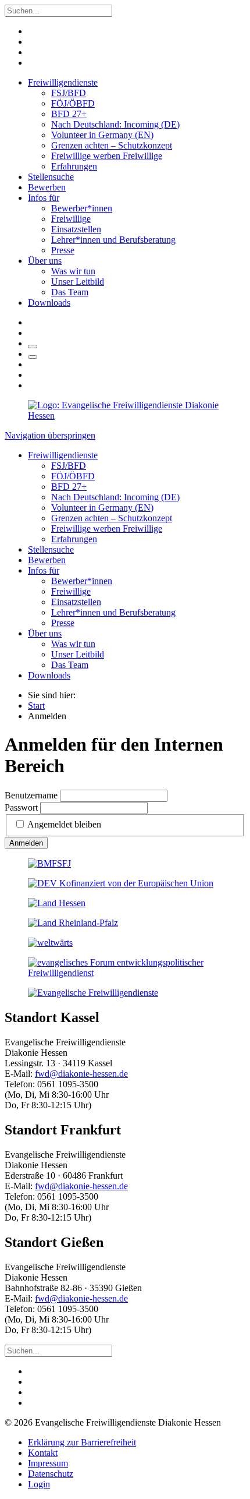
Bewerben (47, 187)
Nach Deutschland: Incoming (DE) (115, 124)
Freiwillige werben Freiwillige (106, 156)
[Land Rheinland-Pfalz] (73, 923)
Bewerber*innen (81, 208)
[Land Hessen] (56, 903)
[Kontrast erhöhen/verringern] (32, 357)
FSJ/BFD (68, 93)
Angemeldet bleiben (64, 824)
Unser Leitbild (77, 282)
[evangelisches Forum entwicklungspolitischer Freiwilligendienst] (125, 973)
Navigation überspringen (50, 435)
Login (39, 1484)
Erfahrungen (74, 166)
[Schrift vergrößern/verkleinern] (32, 346)
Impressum (48, 1463)
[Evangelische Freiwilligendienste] (93, 993)
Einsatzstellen (76, 229)
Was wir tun (73, 271)
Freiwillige (71, 219)
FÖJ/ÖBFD (73, 103)
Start (36, 705)
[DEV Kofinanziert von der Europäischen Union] (120, 883)
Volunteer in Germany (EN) (102, 135)
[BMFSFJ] (49, 863)
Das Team (69, 292)
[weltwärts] (50, 943)
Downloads (49, 302)
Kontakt (43, 1453)
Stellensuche (51, 177)
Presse (62, 250)
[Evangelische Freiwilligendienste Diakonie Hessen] (125, 415)
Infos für (43, 198)
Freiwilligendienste (63, 82)
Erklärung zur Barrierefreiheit (82, 1442)
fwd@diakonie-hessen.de (81, 1074)
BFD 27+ (69, 114)
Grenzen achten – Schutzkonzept (111, 145)
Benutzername (31, 795)
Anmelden (26, 843)
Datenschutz (50, 1474)
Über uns (45, 261)
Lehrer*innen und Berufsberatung (113, 240)
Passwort (21, 807)
